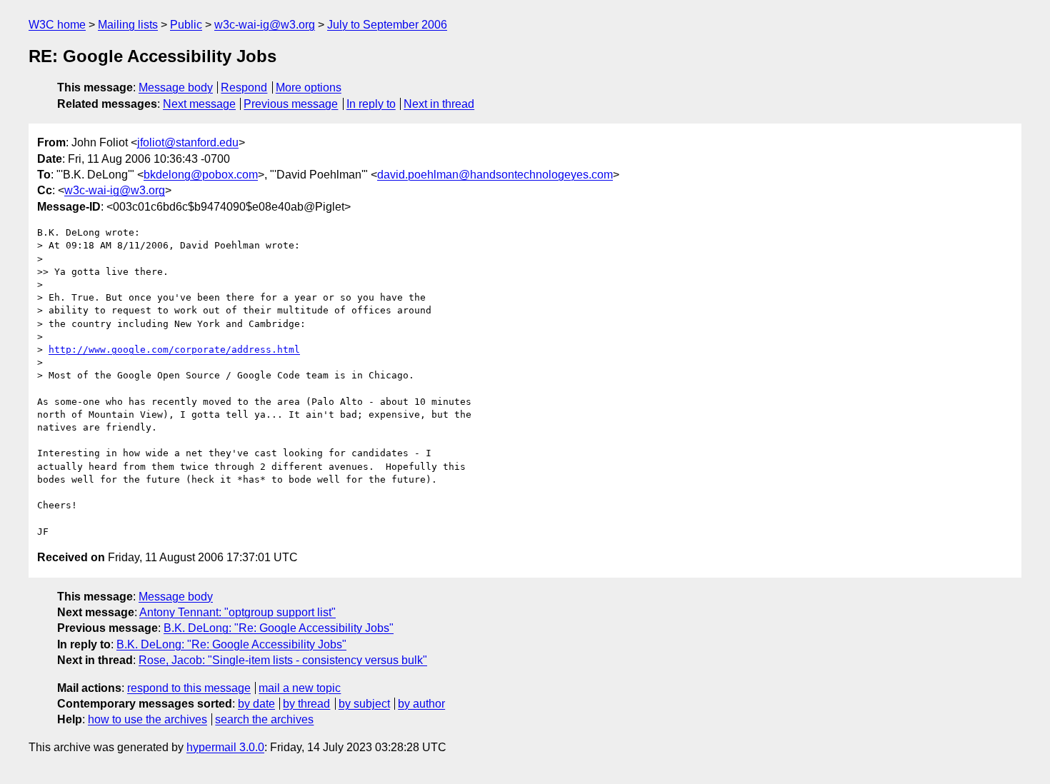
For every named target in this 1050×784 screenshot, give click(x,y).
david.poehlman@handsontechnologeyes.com (495, 175)
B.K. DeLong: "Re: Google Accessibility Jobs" (279, 628)
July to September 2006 (387, 25)
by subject (364, 704)
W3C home (57, 25)
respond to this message (189, 688)
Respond (244, 87)
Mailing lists (128, 25)
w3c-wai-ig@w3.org (264, 25)
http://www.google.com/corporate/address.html (174, 349)
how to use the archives (147, 719)
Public (186, 25)
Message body (176, 87)
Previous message (291, 104)
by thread (306, 704)
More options (308, 87)
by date (256, 704)
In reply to (371, 104)
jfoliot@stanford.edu (188, 142)
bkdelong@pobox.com (201, 175)
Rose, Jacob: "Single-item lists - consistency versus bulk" (283, 660)
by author (421, 704)
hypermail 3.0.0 (225, 747)
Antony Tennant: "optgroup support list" (237, 612)
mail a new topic (300, 688)
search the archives (264, 719)
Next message (199, 104)
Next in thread (439, 104)
